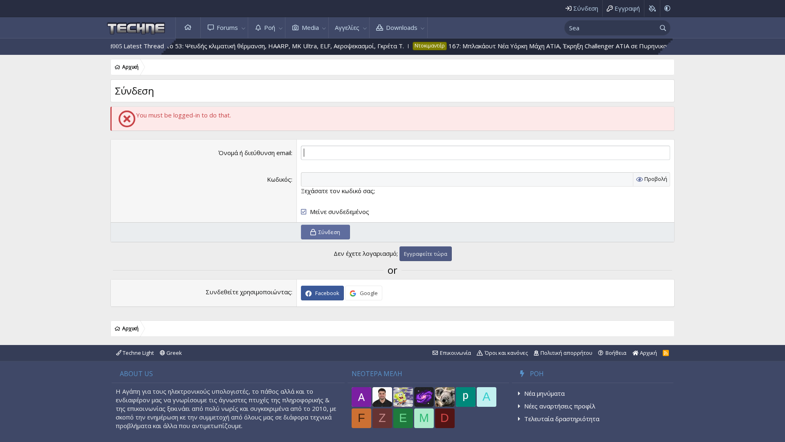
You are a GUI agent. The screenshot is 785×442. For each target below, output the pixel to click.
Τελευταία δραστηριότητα (561, 419)
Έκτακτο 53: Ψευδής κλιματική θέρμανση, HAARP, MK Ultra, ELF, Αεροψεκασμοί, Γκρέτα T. (262, 46)
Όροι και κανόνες (506, 352)
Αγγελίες (347, 27)
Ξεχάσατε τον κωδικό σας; (338, 191)
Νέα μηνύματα (544, 393)
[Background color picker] (652, 8)
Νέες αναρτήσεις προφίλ (559, 406)
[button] (243, 27)
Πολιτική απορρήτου (566, 352)
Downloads (401, 27)
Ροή (269, 27)
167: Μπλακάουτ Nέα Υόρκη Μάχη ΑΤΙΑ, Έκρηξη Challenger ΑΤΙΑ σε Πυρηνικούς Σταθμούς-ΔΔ (567, 46)
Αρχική (188, 27)
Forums (227, 27)
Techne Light (137, 352)
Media (310, 27)
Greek (173, 352)
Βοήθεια (616, 352)
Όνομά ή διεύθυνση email (254, 153)
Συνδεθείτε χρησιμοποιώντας (248, 292)
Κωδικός (279, 179)
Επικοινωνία (455, 352)
